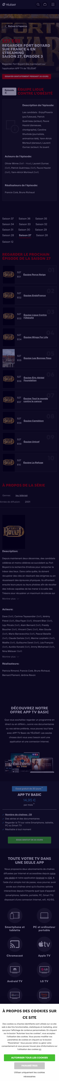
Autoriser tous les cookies (29, 1057)
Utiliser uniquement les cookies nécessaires (29, 1074)
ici (40, 1049)
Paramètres (29, 1065)
